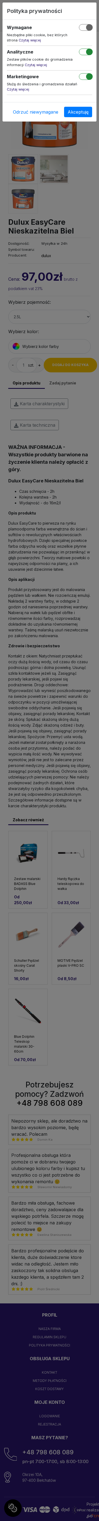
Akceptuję (78, 112)
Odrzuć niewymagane (35, 112)
